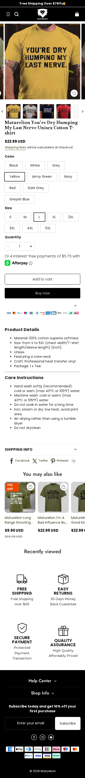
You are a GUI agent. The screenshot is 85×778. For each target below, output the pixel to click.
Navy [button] (68, 176)
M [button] (25, 217)
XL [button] (54, 217)
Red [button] (12, 188)
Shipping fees (15, 147)
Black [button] (13, 165)
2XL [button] (71, 217)
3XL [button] (12, 228)
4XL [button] (30, 228)
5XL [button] (48, 228)
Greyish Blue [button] (19, 199)
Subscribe (68, 723)
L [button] (39, 217)
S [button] (10, 217)
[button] (8, 14)
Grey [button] (56, 165)
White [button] (35, 165)
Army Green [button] (42, 176)
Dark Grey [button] (36, 188)
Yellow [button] (14, 176)
